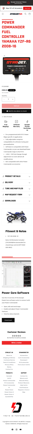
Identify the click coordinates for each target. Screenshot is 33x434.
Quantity (4, 95)
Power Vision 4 (9, 394)
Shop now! (27, 8)
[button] (3, 14)
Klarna (9, 367)
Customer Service (9, 360)
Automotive (24, 355)
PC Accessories (9, 383)
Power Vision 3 (9, 392)
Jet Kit (9, 378)
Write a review (16, 343)
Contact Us (9, 369)
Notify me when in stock (18, 111)
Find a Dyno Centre (24, 364)
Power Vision (9, 390)
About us (9, 355)
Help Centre (23, 385)
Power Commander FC (9, 386)
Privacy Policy (9, 364)
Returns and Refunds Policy (23, 379)
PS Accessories (24, 362)
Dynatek (9, 376)
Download (8, 320)
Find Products (24, 387)
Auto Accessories (23, 358)
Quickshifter (9, 396)
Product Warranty (23, 383)
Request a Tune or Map (23, 391)
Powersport (23, 360)
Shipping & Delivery (9, 358)
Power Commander (9, 380)
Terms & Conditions (9, 362)
